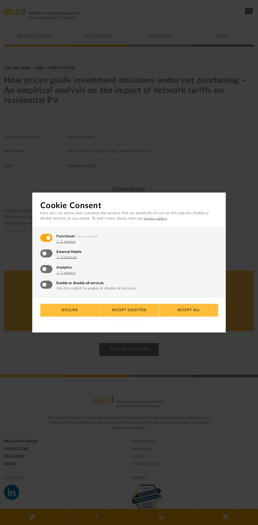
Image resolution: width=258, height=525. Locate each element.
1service (65, 241)
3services (66, 257)
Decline (69, 310)
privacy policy (155, 218)
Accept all (188, 310)
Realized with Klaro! (129, 322)
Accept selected (129, 310)
